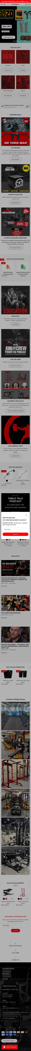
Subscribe (15, 534)
